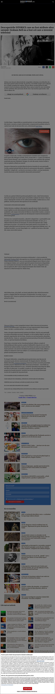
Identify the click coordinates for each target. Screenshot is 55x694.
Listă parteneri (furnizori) (7, 685)
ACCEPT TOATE (27, 688)
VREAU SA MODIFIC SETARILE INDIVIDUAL (27, 691)
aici (5, 669)
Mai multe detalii (40, 661)
